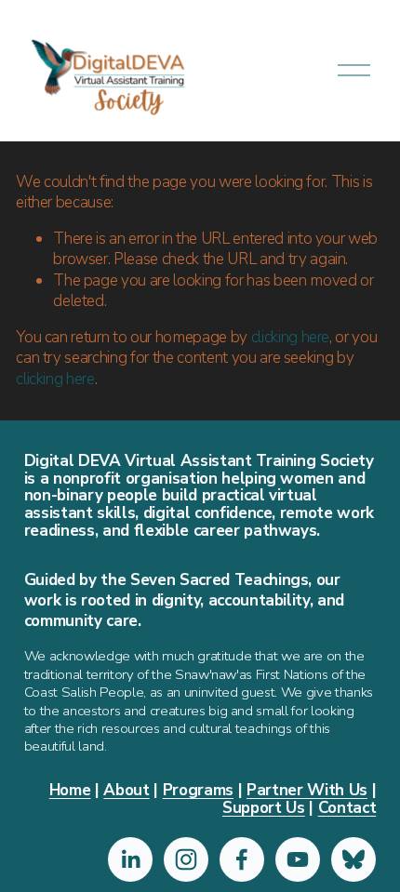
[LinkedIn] (130, 859)
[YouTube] (297, 859)
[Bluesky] (353, 859)
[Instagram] (186, 859)
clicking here (290, 337)
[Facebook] (242, 859)
